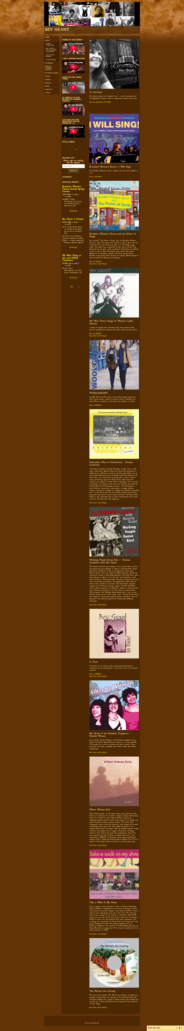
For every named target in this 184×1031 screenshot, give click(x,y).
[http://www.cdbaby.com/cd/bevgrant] (71, 150)
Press (47, 86)
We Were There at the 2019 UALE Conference (71, 258)
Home (47, 37)
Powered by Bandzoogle (92, 1023)
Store (47, 76)
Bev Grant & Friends (72, 219)
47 (81, 286)
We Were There (51, 73)
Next (81, 289)
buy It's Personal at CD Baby (100, 102)
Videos (48, 79)
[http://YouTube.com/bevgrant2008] (76, 150)
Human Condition (50, 44)
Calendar (49, 63)
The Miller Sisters (50, 55)
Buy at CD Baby (95, 177)
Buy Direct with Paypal (98, 264)
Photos (48, 83)
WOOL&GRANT (51, 59)
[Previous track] (177, 1028)
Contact (48, 89)
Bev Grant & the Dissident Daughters (51, 50)
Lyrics (47, 93)
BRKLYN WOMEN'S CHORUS (48, 68)
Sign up (73, 170)
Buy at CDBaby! (95, 261)
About (47, 40)
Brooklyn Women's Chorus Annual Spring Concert (73, 189)
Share (74, 211)
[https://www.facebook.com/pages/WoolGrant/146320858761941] (73, 150)
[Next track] (182, 1028)
